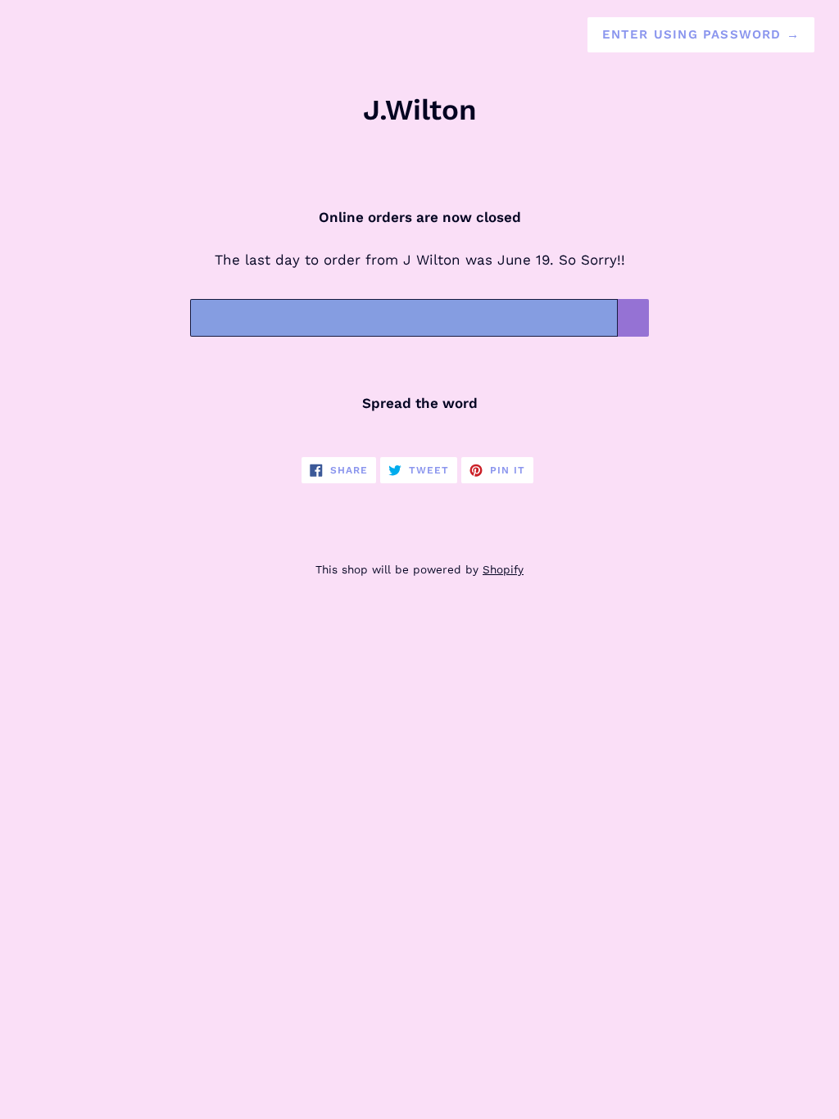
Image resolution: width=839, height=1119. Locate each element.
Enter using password (701, 34)
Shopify (503, 569)
